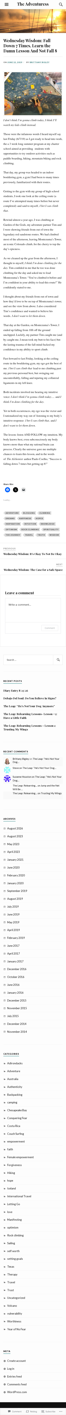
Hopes (39, 518)
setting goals (15, 1258)
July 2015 (13, 1016)
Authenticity (14, 1086)
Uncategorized (16, 1297)
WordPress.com (17, 1392)
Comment (50, 628)
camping (12, 1102)
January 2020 (15, 883)
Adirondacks (15, 1063)
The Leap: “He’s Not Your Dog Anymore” (29, 706)
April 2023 (13, 851)
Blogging (29, 513)
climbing (44, 513)
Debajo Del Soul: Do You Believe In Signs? (29, 698)
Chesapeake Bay (17, 1110)
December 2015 (16, 1000)
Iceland (11, 1188)
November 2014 (17, 1031)
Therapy (12, 1274)
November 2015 (17, 1008)
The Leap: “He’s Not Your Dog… (39, 767)
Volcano (12, 1305)
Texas (10, 1266)
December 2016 (16, 969)
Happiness (25, 518)
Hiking (11, 1173)
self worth (13, 1251)
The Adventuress (33, 4)
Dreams (10, 518)
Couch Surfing (15, 1133)
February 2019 (16, 937)
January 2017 (15, 961)
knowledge (48, 524)
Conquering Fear (17, 1118)
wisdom (54, 535)
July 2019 (13, 906)
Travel (29, 535)
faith (10, 1149)
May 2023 (13, 844)
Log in (10, 1368)
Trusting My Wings (51, 793)
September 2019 (17, 891)
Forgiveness (14, 1165)
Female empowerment (20, 1157)
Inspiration (13, 524)
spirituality (51, 529)
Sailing (11, 1243)
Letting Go (13, 1204)
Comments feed (17, 1384)
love (9, 1212)
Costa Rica (13, 1126)
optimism (11, 529)
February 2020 (16, 875)
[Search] (57, 4)
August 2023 (15, 836)
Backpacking (14, 1094)
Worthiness (14, 1321)
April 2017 (13, 953)
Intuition (30, 524)
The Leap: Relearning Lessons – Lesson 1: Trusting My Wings (29, 727)
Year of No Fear (16, 1329)
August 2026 (15, 828)
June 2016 (13, 984)
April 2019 (13, 930)
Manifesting (14, 1219)
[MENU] (6, 4)
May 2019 (13, 922)
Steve (16, 767)
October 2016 (15, 977)
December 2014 (16, 1024)
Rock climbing (30, 529)
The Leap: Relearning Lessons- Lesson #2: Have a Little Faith (30, 716)
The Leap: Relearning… (25, 785)
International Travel (19, 1196)
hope (10, 1180)
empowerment (16, 1141)
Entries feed (14, 1376)
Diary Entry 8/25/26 (15, 690)
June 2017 (13, 945)
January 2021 (15, 859)
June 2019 (13, 914)
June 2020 (13, 867)
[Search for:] (33, 660)
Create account (16, 1360)
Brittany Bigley (40, 62)
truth (41, 535)
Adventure (12, 513)
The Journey (13, 535)
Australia (12, 1079)
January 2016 (15, 992)
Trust (10, 1290)
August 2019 (15, 898)
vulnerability (14, 1313)
